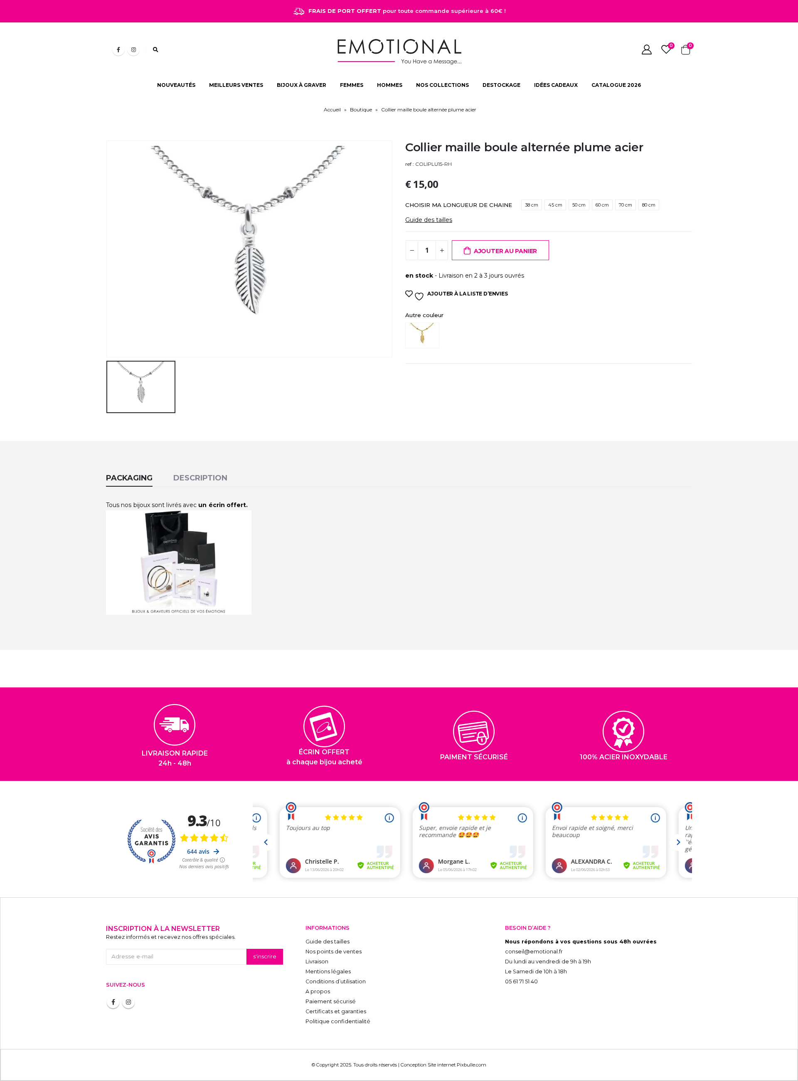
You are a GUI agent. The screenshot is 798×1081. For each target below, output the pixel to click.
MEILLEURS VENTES (236, 85)
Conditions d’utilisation (335, 981)
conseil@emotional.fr (534, 951)
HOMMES (389, 85)
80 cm (648, 205)
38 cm (531, 205)
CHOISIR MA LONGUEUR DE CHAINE (458, 205)
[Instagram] (133, 49)
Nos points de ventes (333, 951)
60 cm (602, 205)
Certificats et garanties (335, 1011)
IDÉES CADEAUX (556, 85)
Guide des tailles (428, 220)
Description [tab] (200, 478)
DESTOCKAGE (501, 85)
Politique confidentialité (337, 1021)
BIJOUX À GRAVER (301, 85)
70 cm (625, 205)
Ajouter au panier (505, 251)
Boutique (361, 109)
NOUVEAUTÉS (176, 85)
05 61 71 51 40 (521, 981)
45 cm (555, 205)
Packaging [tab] (129, 478)
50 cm (579, 205)
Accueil (332, 109)
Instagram (128, 1002)
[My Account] (646, 49)
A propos (317, 991)
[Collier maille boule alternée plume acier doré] (424, 335)
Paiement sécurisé (330, 1001)
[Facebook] (118, 49)
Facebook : (113, 1002)
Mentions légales (328, 971)
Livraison (316, 961)
